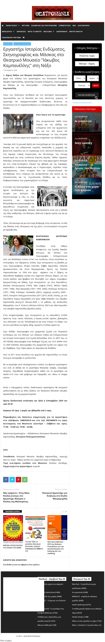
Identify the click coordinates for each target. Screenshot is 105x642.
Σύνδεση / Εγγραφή (8, 2)
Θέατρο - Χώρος (87, 63)
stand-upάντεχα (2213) (81, 604)
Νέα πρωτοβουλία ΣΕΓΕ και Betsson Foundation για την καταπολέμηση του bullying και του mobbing (55, 548)
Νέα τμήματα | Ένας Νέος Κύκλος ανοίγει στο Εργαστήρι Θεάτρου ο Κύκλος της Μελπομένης (16, 497)
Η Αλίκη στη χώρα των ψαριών (87, 188)
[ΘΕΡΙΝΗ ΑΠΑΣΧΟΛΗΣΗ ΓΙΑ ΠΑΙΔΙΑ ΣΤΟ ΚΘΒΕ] (13, 529)
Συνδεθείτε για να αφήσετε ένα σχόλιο (21, 564)
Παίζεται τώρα (87, 55)
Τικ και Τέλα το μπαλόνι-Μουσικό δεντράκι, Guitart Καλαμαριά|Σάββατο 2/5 (34, 546)
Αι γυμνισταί (83, 121)
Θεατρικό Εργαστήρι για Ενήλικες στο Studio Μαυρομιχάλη (54, 496)
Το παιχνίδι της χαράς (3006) (50, 596)
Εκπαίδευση (7, 31)
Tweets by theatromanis (82, 102)
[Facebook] (6, 479)
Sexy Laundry (83, 143)
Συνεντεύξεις (65, 25)
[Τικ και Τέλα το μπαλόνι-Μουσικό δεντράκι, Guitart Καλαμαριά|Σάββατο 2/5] (35, 527)
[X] (12, 479)
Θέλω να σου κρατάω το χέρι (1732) (86, 621)
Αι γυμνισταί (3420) (80, 592)
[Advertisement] (88, 214)
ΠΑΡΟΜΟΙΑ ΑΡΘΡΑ (12, 511)
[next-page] (66, 511)
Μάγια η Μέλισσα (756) (47, 625)
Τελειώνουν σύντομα (11, 37)
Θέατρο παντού (76, 31)
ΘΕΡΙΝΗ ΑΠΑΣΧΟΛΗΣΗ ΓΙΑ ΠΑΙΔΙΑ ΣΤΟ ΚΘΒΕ (13, 546)
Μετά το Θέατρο (35, 31)
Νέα (74, 25)
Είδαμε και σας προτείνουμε (44, 25)
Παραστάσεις (11, 25)
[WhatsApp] (24, 479)
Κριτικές (25, 25)
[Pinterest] (18, 479)
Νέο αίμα (47, 31)
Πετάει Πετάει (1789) (80, 617)
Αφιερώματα (61, 31)
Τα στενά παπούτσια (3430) (49, 592)
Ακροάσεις (21, 31)
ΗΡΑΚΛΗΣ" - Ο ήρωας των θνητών (87, 166)
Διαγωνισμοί (84, 25)
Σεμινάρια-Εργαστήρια (22, 44)
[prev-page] (62, 511)
